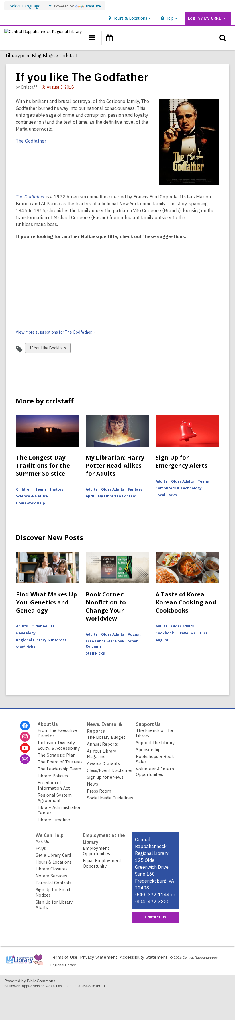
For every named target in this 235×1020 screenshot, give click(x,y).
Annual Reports (102, 744)
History (57, 489)
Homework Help (30, 503)
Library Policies (53, 775)
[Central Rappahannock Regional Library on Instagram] (25, 737)
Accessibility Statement (143, 957)
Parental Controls (53, 882)
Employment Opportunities (96, 850)
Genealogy (26, 633)
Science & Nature (32, 496)
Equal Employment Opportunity (102, 863)
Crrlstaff (68, 55)
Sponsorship (148, 749)
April (90, 496)
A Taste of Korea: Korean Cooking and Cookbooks (186, 602)
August (134, 634)
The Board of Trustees (60, 762)
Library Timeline (54, 819)
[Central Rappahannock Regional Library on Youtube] (25, 748)
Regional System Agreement (55, 797)
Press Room (99, 791)
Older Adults (112, 489)
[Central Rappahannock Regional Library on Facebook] (25, 725)
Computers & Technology (179, 488)
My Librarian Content (117, 496)
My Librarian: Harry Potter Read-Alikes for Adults (115, 465)
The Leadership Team (59, 769)
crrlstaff (29, 87)
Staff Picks (25, 646)
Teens (40, 489)
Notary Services (51, 876)
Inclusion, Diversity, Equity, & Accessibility (59, 745)
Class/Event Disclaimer (110, 770)
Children (24, 489)
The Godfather (31, 141)
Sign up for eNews (105, 777)
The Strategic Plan (56, 755)
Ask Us (42, 841)
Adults (91, 489)
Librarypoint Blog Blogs (30, 55)
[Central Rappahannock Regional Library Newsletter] (25, 759)
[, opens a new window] (24, 966)
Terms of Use (63, 957)
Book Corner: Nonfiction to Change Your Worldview (106, 606)
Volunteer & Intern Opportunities (155, 771)
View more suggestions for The (54, 332)
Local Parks (166, 495)
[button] (129, 18)
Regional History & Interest (41, 640)
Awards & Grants (103, 763)
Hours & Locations (54, 862)
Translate (93, 6)
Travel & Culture (193, 633)
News (92, 784)
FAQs (41, 848)
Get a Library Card (53, 855)
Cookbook (165, 633)
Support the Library (155, 742)
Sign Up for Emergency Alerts (181, 461)
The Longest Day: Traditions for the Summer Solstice (43, 465)
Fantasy (135, 489)
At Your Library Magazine (101, 753)
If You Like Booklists (47, 349)
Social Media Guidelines (110, 798)
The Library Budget (106, 737)
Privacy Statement (98, 957)
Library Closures (52, 869)
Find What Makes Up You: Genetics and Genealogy (46, 602)
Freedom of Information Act (54, 785)
